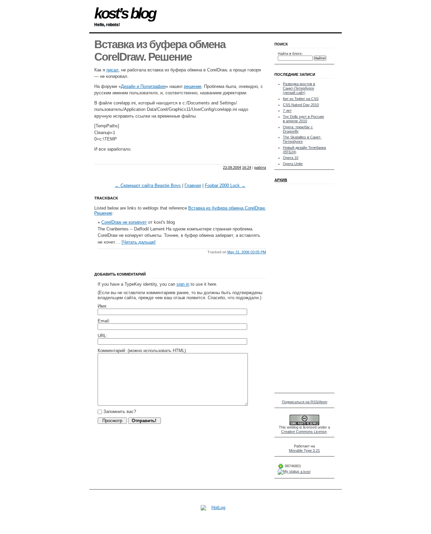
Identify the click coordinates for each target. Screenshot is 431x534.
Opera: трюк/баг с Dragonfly (298, 129)
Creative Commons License (304, 432)
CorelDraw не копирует (124, 222)
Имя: (102, 306)
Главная (193, 185)
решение (192, 86)
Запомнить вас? (119, 411)
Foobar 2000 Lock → (225, 185)
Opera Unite (293, 164)
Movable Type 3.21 (304, 450)
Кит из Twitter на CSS (301, 99)
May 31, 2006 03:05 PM (246, 252)
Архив (280, 180)
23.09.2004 (232, 167)
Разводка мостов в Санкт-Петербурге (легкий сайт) (299, 88)
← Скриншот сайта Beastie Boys (148, 185)
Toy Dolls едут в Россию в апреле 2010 (303, 119)
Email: (104, 320)
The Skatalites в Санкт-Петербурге (302, 139)
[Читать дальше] (139, 242)
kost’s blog (124, 13)
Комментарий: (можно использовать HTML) (142, 350)
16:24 (246, 167)
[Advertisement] (173, 158)
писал (112, 69)
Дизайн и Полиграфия (143, 86)
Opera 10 (290, 158)
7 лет (287, 110)
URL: (102, 335)
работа (260, 167)
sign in (182, 284)
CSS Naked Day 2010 (301, 105)
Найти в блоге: (290, 54)
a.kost (304, 472)
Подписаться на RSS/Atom (304, 402)
